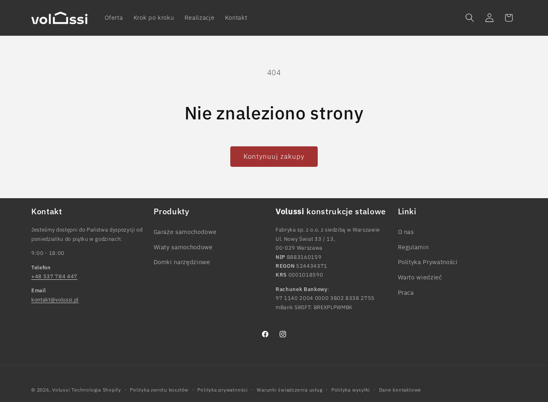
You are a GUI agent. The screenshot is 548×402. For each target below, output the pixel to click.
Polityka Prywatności (428, 262)
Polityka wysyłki (350, 389)
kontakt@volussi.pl (55, 299)
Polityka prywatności (222, 389)
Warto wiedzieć (420, 277)
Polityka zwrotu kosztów (159, 389)
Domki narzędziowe (182, 262)
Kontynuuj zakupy (274, 156)
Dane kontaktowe (400, 389)
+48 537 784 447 (54, 276)
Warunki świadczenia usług (289, 389)
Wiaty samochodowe (183, 246)
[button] (469, 17)
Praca (406, 292)
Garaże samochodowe (185, 232)
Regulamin (413, 246)
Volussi (61, 389)
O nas (406, 232)
